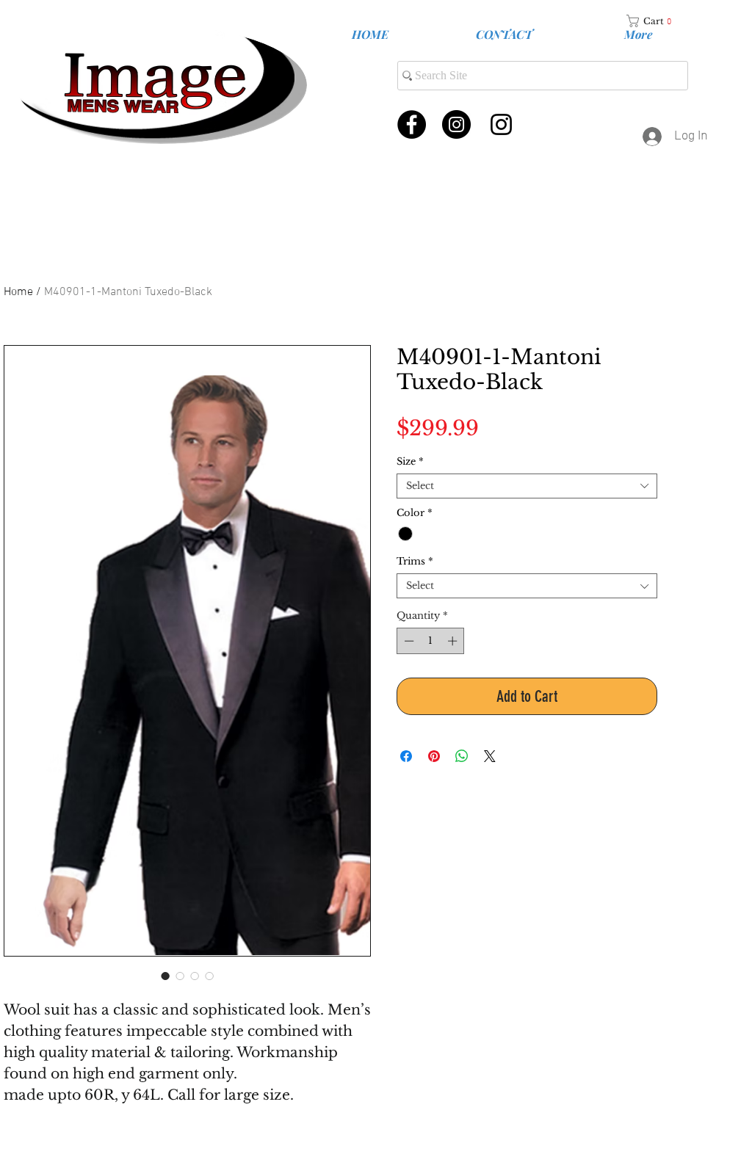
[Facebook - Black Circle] (411, 124)
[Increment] (454, 640)
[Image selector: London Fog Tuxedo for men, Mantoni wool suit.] (165, 975)
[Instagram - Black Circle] (456, 124)
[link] (654, 21)
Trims (415, 561)
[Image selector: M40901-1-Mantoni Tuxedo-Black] (180, 975)
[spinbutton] (430, 640)
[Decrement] (407, 640)
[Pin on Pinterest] (434, 756)
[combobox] (527, 486)
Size (410, 462)
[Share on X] (490, 756)
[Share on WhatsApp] (462, 756)
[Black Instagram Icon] (501, 124)
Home (18, 292)
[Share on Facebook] (406, 756)
